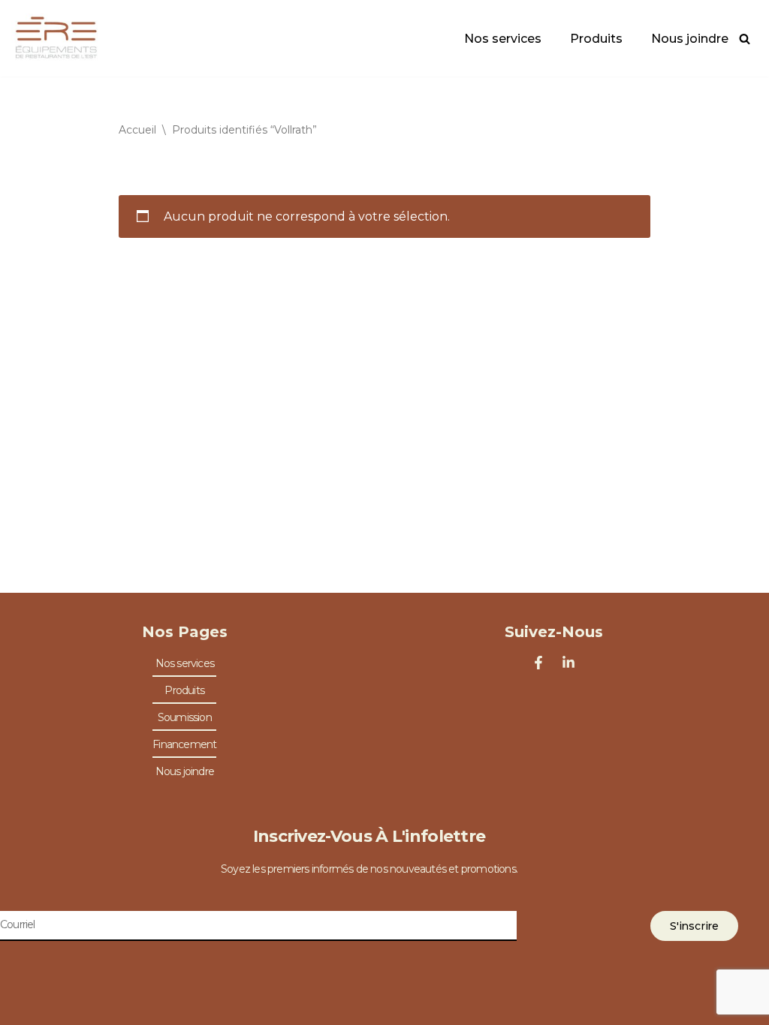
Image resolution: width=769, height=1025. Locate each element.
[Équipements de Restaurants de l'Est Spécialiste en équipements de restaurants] (56, 38)
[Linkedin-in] (568, 662)
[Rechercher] (744, 38)
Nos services (502, 39)
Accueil (137, 130)
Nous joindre (689, 39)
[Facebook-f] (538, 662)
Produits (596, 39)
